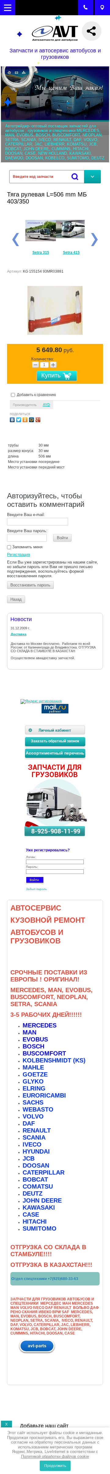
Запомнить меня (26, 547)
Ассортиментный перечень (55, 753)
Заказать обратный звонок (55, 741)
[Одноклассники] (26, 419)
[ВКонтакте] (13, 419)
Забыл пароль (36, 889)
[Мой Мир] (32, 419)
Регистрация (18, 554)
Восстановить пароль (30, 585)
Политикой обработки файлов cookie (55, 1456)
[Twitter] (19, 419)
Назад (16, 599)
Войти (62, 538)
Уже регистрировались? (48, 850)
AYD (46, 405)
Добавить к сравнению (36, 395)
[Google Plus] (38, 419)
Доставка (18, 634)
